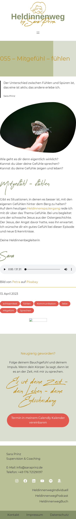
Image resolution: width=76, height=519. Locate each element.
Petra (16, 282)
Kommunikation (46, 303)
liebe (65, 303)
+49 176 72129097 (30, 472)
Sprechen (25, 310)
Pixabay (32, 282)
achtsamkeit (10, 303)
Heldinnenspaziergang (43, 208)
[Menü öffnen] (38, 33)
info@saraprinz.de (29, 467)
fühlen (27, 303)
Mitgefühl (8, 310)
